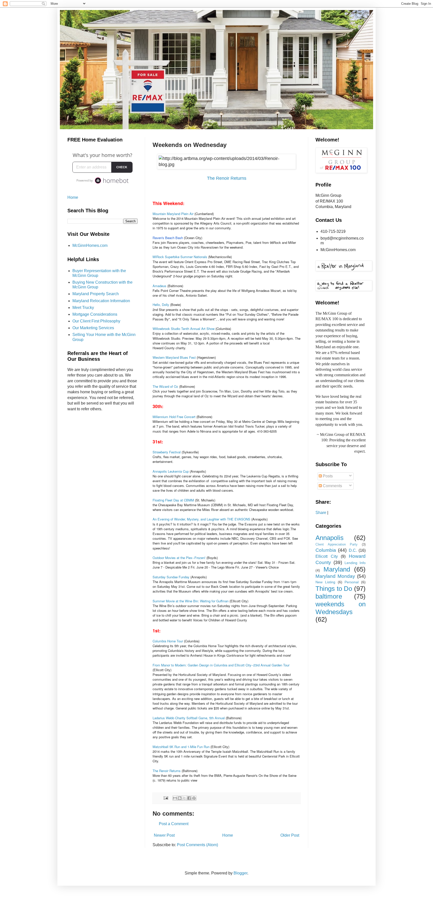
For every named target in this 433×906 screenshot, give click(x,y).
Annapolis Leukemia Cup (171, 471)
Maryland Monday (335, 576)
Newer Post (164, 835)
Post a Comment (173, 824)
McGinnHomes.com (89, 245)
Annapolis (329, 537)
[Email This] (174, 798)
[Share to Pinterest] (193, 798)
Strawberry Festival (167, 452)
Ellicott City (326, 556)
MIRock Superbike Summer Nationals (180, 256)
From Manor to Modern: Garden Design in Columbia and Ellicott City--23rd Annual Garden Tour (221, 665)
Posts (327, 476)
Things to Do (333, 588)
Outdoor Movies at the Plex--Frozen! (179, 557)
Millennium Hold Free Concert (174, 416)
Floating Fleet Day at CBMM (173, 500)
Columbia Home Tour (168, 641)
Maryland (336, 569)
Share (320, 512)
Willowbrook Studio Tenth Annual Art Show (184, 328)
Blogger (240, 873)
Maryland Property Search (95, 294)
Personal (352, 582)
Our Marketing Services (93, 328)
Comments (332, 486)
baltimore (328, 596)
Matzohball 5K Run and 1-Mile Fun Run (181, 746)
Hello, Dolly (161, 304)
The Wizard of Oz (165, 386)
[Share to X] (184, 798)
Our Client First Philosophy (96, 321)
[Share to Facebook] (189, 798)
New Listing (325, 582)
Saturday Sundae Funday (171, 577)
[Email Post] (165, 798)
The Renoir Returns (226, 178)
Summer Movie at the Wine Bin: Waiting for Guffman (191, 601)
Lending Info (355, 563)
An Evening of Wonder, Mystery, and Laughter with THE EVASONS (201, 519)
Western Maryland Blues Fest (175, 357)
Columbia (325, 550)
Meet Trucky (83, 307)
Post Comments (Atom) (197, 845)
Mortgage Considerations (94, 314)
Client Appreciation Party (336, 544)
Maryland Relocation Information (101, 301)
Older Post (289, 835)
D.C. (353, 550)
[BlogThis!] (179, 798)
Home (227, 835)
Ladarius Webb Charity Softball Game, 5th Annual (189, 717)
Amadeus (159, 285)
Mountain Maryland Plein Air (173, 213)
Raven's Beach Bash (168, 237)
